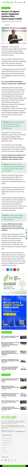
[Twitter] (11, 269)
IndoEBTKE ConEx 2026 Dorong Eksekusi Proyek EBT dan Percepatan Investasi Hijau (10, 394)
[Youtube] (5, 460)
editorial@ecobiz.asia (13, 425)
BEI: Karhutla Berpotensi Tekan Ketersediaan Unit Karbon (10, 337)
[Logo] (13, 417)
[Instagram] (9, 460)
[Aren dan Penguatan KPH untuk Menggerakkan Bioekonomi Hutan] (23, 379)
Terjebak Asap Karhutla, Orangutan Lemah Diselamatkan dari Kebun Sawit (10, 408)
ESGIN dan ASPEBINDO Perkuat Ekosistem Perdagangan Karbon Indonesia (10, 361)
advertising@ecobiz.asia (20, 431)
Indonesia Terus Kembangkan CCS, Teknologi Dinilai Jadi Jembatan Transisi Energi (9, 368)
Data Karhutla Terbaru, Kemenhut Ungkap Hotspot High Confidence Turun (10, 387)
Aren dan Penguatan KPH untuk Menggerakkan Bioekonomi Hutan (10, 380)
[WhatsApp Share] (26, 229)
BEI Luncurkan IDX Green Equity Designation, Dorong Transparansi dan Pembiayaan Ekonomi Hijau (10, 344)
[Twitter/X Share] (26, 235)
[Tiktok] (15, 460)
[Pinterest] (14, 269)
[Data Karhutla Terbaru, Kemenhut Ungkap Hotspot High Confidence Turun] (23, 387)
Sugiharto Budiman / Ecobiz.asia (12, 21)
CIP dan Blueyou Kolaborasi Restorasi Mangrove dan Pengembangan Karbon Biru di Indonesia (10, 352)
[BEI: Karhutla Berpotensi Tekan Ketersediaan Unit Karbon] (23, 337)
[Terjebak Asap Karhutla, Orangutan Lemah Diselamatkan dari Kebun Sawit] (23, 408)
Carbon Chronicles (5, 7)
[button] (26, 238)
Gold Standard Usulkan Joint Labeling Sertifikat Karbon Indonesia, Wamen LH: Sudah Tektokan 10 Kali (13, 157)
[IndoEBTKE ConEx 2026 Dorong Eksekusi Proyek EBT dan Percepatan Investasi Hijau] (23, 394)
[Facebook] (7, 269)
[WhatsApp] (18, 269)
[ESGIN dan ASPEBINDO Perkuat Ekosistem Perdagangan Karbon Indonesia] (23, 360)
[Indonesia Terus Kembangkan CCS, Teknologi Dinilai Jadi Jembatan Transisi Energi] (23, 368)
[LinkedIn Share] (26, 232)
